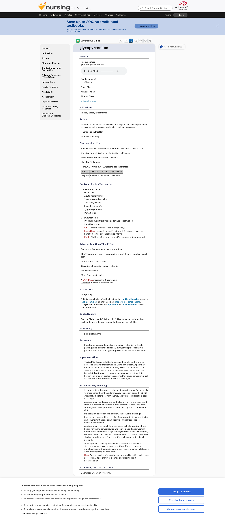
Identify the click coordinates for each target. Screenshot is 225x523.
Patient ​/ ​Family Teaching (50, 107)
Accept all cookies (181, 491)
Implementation (50, 101)
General (46, 48)
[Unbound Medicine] (181, 5)
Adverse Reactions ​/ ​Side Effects (52, 76)
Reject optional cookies (181, 500)
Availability (47, 91)
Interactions (48, 82)
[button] (121, 15)
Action (45, 58)
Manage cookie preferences (181, 509)
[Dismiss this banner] (217, 26)
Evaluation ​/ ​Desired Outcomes (51, 114)
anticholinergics (88, 101)
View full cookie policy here (34, 513)
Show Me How (146, 26)
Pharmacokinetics (51, 63)
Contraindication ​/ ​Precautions (51, 69)
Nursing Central (76, 6)
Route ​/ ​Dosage (50, 87)
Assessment (48, 96)
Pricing (168, 15)
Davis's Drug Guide (90, 40)
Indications (47, 53)
